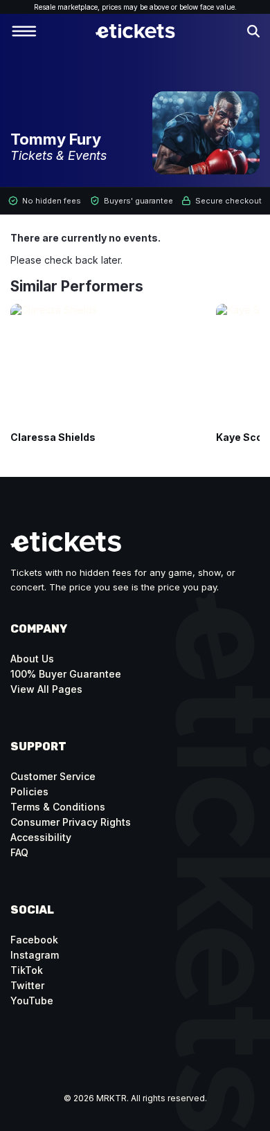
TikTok (26, 970)
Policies (29, 791)
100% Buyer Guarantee (65, 674)
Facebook (34, 939)
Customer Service (53, 776)
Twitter (27, 985)
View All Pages (46, 689)
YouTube (31, 1000)
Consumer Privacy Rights (70, 822)
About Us (32, 658)
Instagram (34, 955)
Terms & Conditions (57, 807)
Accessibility (40, 837)
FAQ (19, 852)
